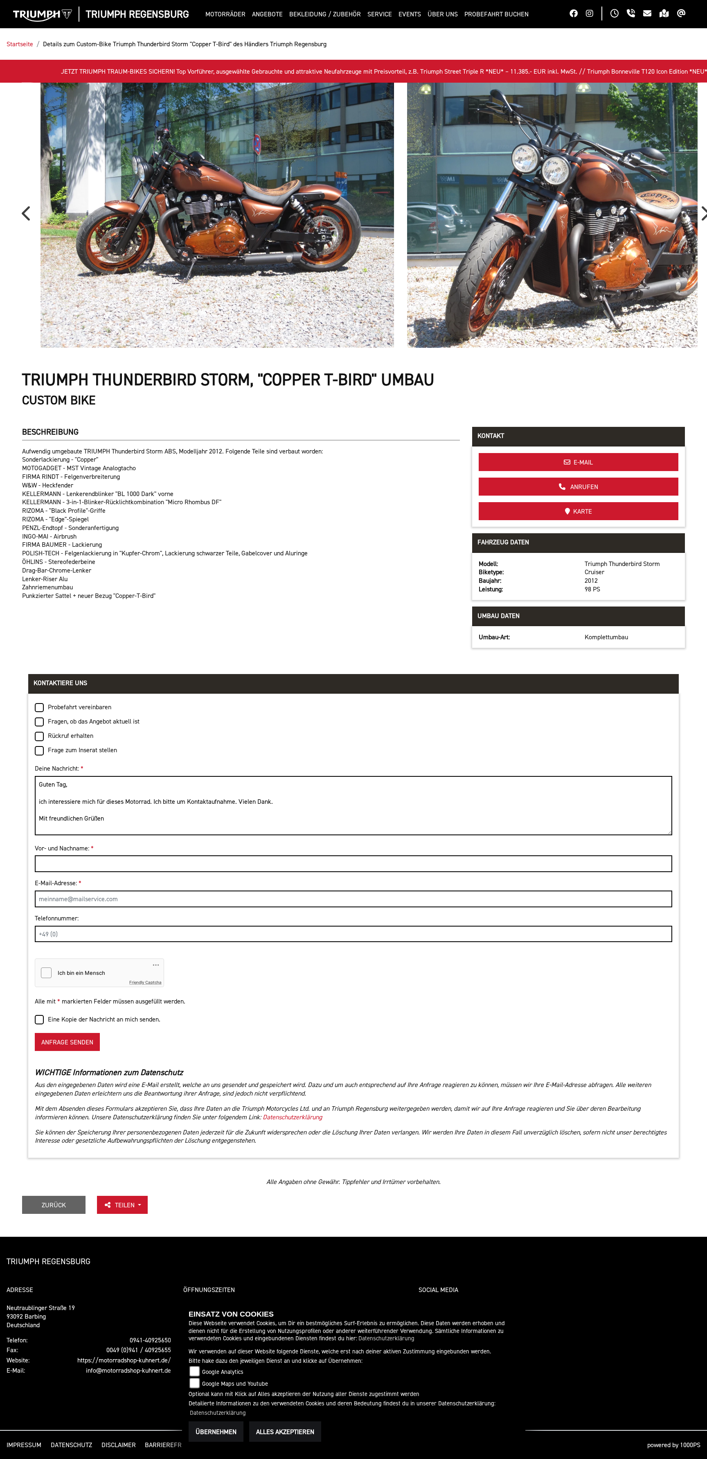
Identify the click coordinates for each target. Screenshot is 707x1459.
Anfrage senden (67, 1042)
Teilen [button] (125, 1205)
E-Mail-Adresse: (58, 883)
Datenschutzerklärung (292, 1117)
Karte (582, 511)
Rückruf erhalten (70, 735)
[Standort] (668, 14)
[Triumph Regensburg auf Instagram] (593, 14)
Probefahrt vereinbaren (79, 707)
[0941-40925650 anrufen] (635, 14)
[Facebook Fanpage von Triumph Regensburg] (578, 14)
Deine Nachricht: (59, 768)
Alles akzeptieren (285, 1431)
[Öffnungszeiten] (618, 14)
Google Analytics (222, 1371)
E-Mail (583, 462)
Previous (28, 216)
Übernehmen (216, 1431)
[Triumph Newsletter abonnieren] (685, 14)
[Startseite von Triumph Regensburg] (42, 15)
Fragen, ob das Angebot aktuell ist (94, 721)
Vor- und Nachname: (64, 848)
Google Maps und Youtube (235, 1383)
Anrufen (583, 487)
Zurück (54, 1205)
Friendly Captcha (145, 982)
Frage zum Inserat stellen (82, 750)
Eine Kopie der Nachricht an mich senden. (104, 1019)
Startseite (20, 44)
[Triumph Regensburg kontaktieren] (651, 14)
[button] (227, 14)
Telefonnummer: (57, 918)
